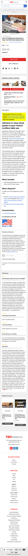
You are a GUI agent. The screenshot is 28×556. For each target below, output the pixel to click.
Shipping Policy (14, 500)
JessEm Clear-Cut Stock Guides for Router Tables (14, 200)
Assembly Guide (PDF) (10, 213)
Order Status (14, 462)
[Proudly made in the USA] (18, 33)
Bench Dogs (14, 518)
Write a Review (18, 42)
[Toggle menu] (2, 2)
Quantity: (5, 52)
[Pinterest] (17, 68)
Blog (14, 475)
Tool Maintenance (14, 535)
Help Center (14, 490)
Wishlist (14, 464)
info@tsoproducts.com (11, 251)
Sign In (14, 460)
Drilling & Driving (14, 522)
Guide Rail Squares (14, 512)
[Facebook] (3, 68)
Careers (14, 477)
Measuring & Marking (14, 528)
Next (25, 396)
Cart (14, 479)
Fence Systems (14, 524)
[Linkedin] (15, 68)
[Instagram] (17, 448)
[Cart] (26, 2)
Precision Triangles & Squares (14, 516)
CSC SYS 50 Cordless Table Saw (16, 117)
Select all (6, 89)
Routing (14, 532)
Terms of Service (14, 502)
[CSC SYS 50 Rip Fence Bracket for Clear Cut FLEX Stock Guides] (9, 33)
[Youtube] (11, 448)
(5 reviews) (11, 42)
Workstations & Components (14, 541)
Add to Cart (7, 423)
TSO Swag (14, 537)
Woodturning (14, 539)
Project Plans (14, 533)
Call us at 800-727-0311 (14, 444)
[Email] (6, 68)
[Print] (9, 68)
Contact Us (14, 488)
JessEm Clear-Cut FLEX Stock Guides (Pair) (6, 416)
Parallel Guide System (14, 514)
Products (14, 473)
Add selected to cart (17, 89)
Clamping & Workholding (14, 520)
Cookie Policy (14, 494)
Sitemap (14, 481)
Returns (14, 498)
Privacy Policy (14, 496)
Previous (23, 396)
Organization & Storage (14, 530)
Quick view (7, 410)
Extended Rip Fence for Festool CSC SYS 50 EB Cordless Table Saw (20, 416)
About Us (14, 486)
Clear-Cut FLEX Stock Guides (15, 116)
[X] (12, 68)
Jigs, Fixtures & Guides (14, 526)
